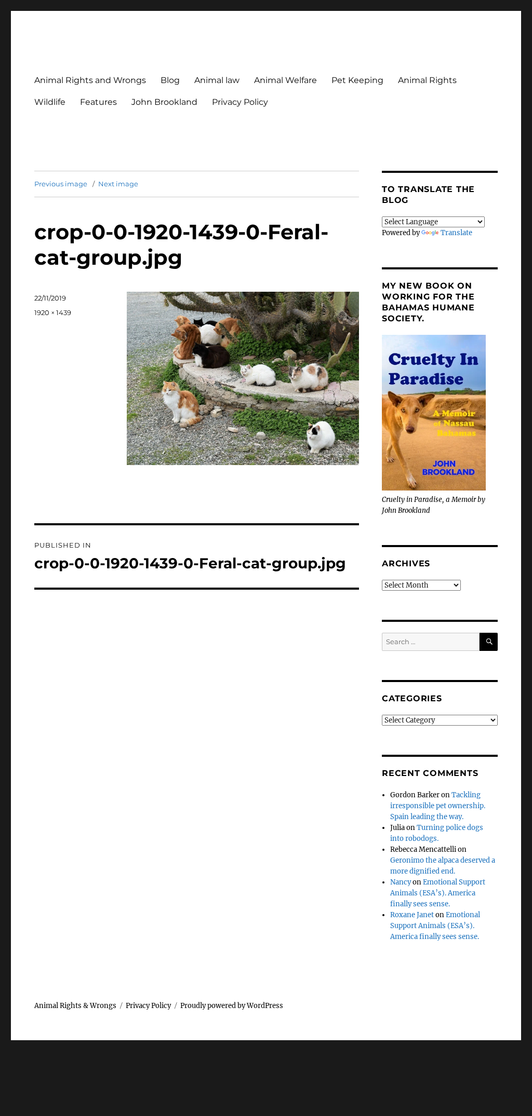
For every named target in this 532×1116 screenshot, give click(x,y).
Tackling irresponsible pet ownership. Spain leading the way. (437, 806)
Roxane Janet (412, 914)
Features (98, 102)
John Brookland (164, 102)
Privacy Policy (240, 102)
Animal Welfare (285, 80)
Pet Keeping (357, 80)
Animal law (217, 80)
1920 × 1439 (52, 312)
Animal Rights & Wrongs (75, 1005)
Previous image (60, 184)
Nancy (400, 882)
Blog (170, 80)
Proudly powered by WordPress (231, 1005)
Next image (118, 184)
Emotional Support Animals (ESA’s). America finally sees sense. (437, 893)
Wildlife (49, 102)
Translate (456, 232)
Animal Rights (427, 80)
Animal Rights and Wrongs (90, 80)
